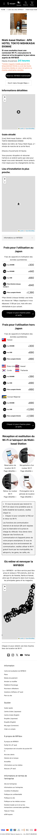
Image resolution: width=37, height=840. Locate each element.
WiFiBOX (7, 834)
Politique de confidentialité (13, 794)
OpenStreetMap (30, 128)
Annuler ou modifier (10, 681)
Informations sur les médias (13, 765)
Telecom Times (9, 811)
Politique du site (9, 798)
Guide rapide (8, 708)
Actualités (7, 761)
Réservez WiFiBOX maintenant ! (18, 76)
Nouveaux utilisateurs (11, 688)
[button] (18, 112)
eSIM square (8, 814)
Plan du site (8, 695)
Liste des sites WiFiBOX (16, 9)
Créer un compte (9, 729)
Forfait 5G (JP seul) (10, 745)
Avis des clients (9, 754)
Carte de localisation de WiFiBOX (15, 671)
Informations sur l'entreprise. (13, 787)
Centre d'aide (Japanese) (12, 711)
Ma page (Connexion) (11, 725)
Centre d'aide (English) (11, 715)
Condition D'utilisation (11, 791)
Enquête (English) (10, 722)
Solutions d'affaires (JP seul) (13, 692)
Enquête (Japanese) (11, 718)
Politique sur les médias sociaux (14, 801)
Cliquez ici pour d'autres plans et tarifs (18, 314)
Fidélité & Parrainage (11, 685)
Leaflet (21, 128)
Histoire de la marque (11, 758)
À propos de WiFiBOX (11, 741)
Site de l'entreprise (10, 784)
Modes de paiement (10, 678)
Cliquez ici (6, 646)
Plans (6, 674)
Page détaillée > (10, 471)
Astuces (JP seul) (10, 768)
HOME (3, 9)
